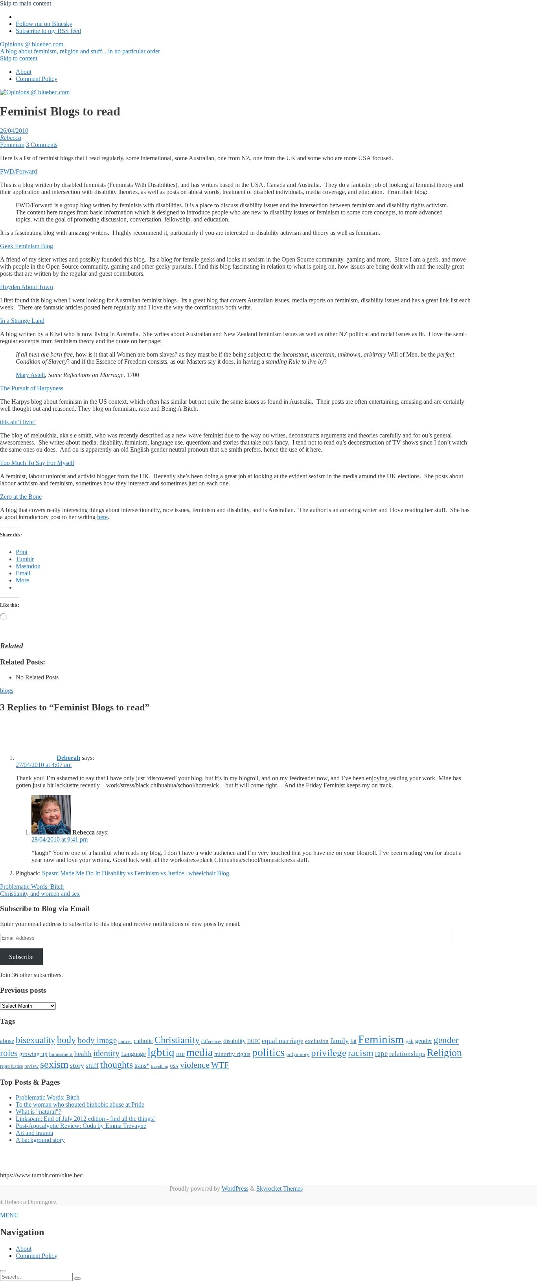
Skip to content (18, 58)
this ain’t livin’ (18, 422)
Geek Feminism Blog (26, 246)
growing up (33, 1054)
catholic (143, 1041)
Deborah (68, 757)
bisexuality (35, 1040)
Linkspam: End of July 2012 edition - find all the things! (85, 1118)
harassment (61, 1054)
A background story (40, 1139)
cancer (125, 1041)
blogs (6, 690)
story (77, 1065)
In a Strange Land (22, 320)
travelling (159, 1066)
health (83, 1054)
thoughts (116, 1065)
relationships (407, 1054)
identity (106, 1053)
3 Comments (41, 144)
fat (353, 1041)
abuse (7, 1041)
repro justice (11, 1066)
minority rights (232, 1054)
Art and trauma (34, 1132)
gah (410, 1041)
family (339, 1041)
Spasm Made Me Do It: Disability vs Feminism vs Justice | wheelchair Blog (135, 873)
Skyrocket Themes (279, 1188)
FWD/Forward (18, 171)
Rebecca (10, 137)
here (102, 517)
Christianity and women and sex (40, 893)
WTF (220, 1065)
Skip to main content (25, 3)
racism (360, 1053)
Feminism (12, 144)
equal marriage (282, 1041)
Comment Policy (36, 78)
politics (268, 1052)
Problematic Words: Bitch (32, 886)
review (31, 1066)
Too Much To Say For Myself (37, 462)
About (23, 71)
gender (423, 1041)
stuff (92, 1065)
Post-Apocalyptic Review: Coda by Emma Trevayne (81, 1125)
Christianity (177, 1039)
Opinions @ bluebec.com (80, 48)
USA (174, 1066)
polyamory (297, 1054)
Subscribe (21, 956)
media (199, 1052)
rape (381, 1053)
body (66, 1040)
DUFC (253, 1041)
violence (195, 1065)
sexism (54, 1064)
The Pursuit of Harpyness (31, 388)
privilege (328, 1052)
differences (211, 1041)
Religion (444, 1052)
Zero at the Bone (21, 496)
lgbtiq (161, 1052)
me (180, 1054)
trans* (141, 1065)
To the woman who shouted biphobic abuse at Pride (80, 1104)
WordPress (235, 1188)
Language (133, 1054)
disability (234, 1041)
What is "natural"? (38, 1111)
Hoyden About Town (26, 287)
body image (97, 1040)
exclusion (317, 1041)
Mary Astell (30, 374)
